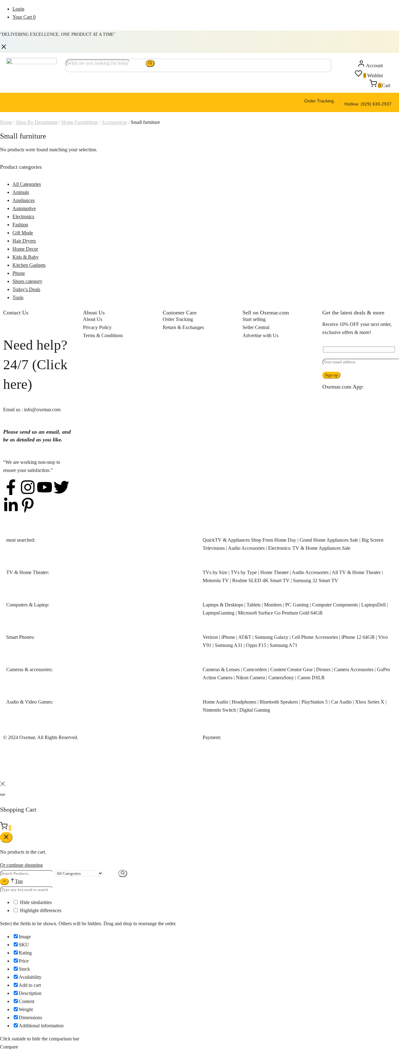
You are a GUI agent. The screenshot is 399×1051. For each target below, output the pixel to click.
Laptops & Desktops (223, 604)
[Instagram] (28, 487)
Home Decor (25, 249)
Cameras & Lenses (221, 669)
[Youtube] (44, 487)
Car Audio (341, 702)
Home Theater (274, 572)
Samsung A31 (229, 645)
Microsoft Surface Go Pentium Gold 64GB (280, 612)
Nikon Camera (250, 677)
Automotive (24, 208)
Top (19, 881)
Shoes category (27, 281)
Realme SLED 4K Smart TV (261, 580)
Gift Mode (22, 232)
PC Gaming (297, 604)
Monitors (273, 604)
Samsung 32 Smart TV (315, 580)
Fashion (20, 224)
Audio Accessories (246, 548)
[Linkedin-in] (11, 505)
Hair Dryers (24, 240)
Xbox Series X (369, 702)
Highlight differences (40, 910)
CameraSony (281, 677)
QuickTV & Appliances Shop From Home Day (249, 540)
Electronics (23, 216)
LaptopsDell (373, 604)
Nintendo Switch (219, 710)
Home (6, 122)
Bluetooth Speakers (279, 702)
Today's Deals (26, 289)
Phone (18, 273)
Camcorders (255, 669)
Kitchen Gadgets (29, 265)
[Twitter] (61, 487)
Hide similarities (35, 902)
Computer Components (335, 604)
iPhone (228, 637)
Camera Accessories (353, 669)
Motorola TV (216, 580)
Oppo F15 (256, 645)
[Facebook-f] (11, 487)
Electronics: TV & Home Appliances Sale (309, 548)
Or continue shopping (21, 865)
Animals (20, 192)
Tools (17, 297)
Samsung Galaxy (271, 637)
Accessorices (114, 122)
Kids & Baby (25, 257)
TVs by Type (244, 572)
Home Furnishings (79, 122)
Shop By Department (37, 122)
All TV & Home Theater (356, 572)
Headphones (244, 702)
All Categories (26, 184)
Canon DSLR (311, 677)
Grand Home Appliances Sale (329, 540)
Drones (323, 669)
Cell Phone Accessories (315, 637)
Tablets (254, 604)
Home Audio (215, 702)
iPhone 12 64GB (358, 637)
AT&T (244, 637)
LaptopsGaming (218, 612)
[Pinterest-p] (28, 505)
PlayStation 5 (314, 702)
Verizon (210, 637)
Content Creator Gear (291, 669)
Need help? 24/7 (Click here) (35, 364)
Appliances (23, 200)
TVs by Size (215, 572)
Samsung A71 (283, 645)
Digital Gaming (254, 710)
